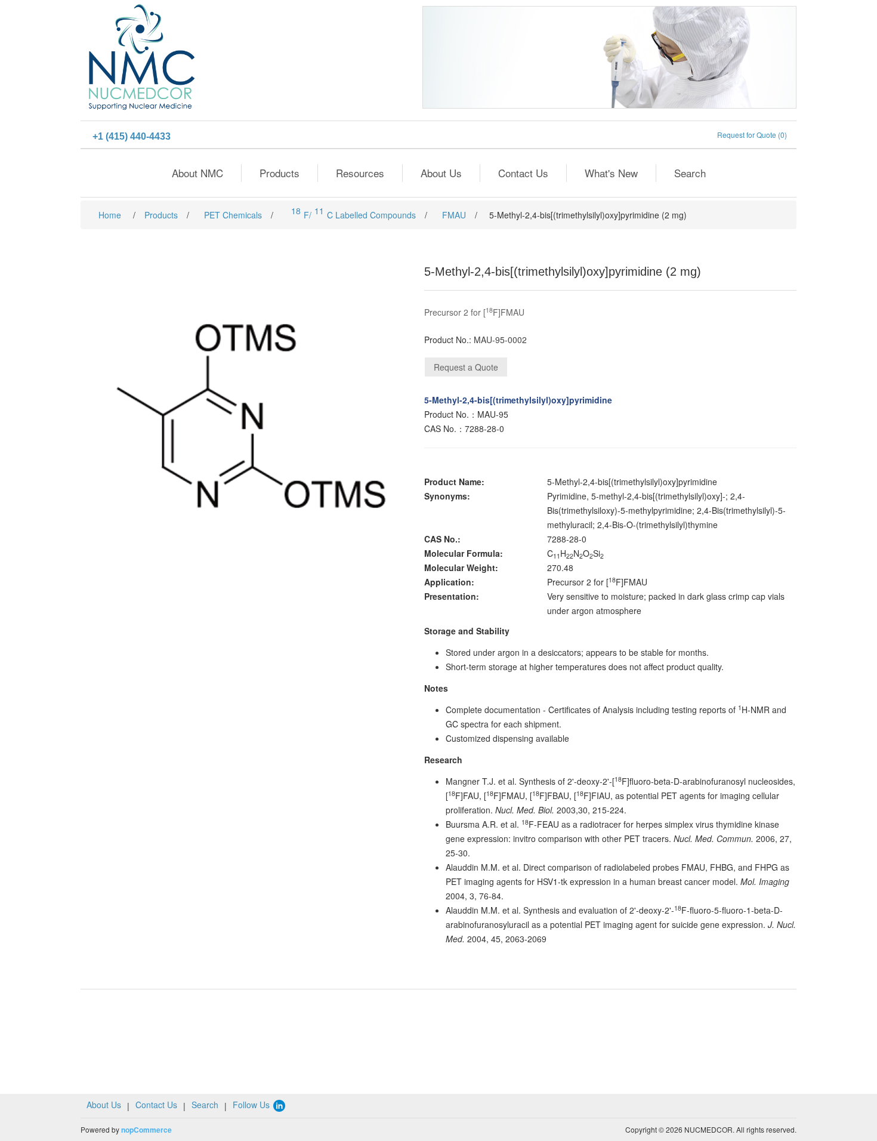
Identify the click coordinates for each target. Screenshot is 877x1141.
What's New (611, 172)
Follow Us (252, 1105)
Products (279, 172)
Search (690, 172)
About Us (441, 172)
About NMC (197, 172)
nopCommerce (146, 1129)
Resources (360, 172)
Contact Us (523, 172)
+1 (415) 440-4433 (131, 136)
